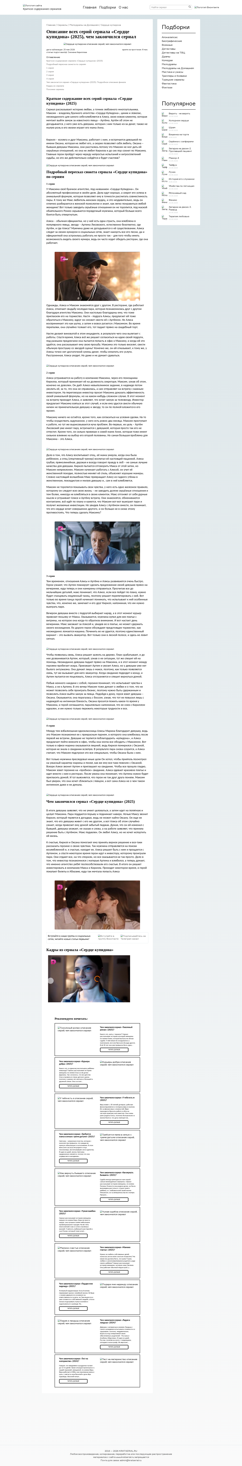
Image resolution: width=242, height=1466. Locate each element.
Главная (89, 7)
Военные (167, 44)
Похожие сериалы (55, 89)
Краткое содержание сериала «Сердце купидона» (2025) (74, 61)
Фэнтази (167, 87)
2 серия (50, 71)
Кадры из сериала (55, 86)
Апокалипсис (170, 37)
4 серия (50, 78)
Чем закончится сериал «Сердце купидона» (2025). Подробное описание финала (86, 82)
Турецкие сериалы (173, 79)
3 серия (50, 75)
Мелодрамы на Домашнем (84, 25)
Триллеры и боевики (174, 75)
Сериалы (62, 25)
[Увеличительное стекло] (189, 6)
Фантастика (169, 83)
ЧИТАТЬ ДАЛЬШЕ (114, 1050)
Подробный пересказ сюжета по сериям (66, 64)
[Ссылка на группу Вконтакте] (108, 937)
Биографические (172, 40)
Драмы (166, 56)
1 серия (50, 68)
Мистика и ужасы (172, 71)
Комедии (167, 60)
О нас (123, 7)
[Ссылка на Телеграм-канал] (134, 937)
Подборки (107, 7)
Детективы (168, 48)
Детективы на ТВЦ (173, 52)
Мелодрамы (169, 64)
